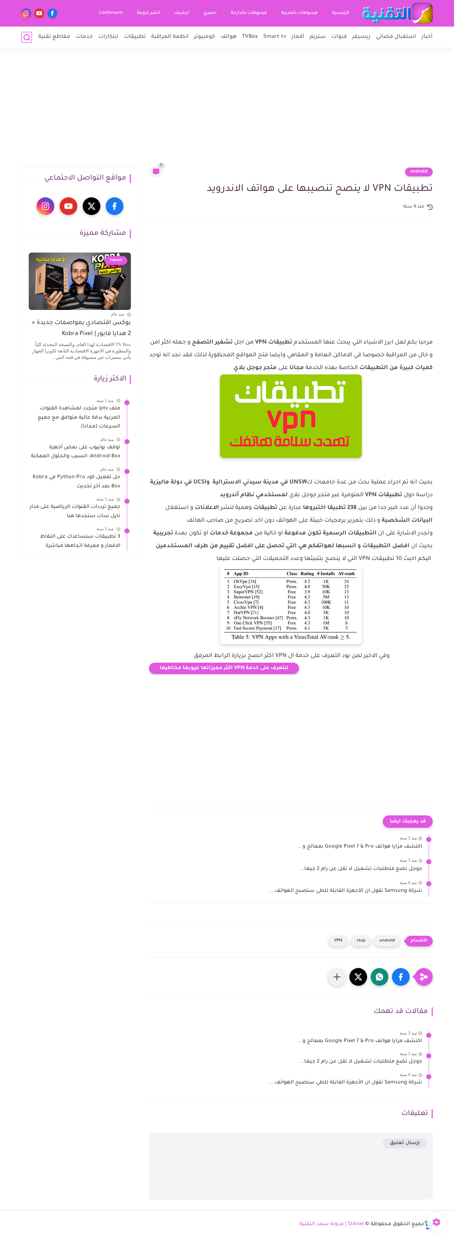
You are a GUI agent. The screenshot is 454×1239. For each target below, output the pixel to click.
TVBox (250, 37)
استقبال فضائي (396, 37)
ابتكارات (108, 37)
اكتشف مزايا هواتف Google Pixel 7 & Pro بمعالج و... (359, 847)
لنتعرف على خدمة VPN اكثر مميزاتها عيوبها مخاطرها (224, 668)
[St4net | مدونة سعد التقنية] (397, 13)
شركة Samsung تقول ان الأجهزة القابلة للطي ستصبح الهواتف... (346, 891)
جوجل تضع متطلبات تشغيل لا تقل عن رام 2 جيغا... (360, 869)
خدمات (84, 37)
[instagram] (26, 13)
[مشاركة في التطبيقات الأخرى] (337, 977)
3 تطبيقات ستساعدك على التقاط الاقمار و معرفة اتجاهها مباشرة (80, 541)
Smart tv (274, 37)
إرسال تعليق (405, 1143)
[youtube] (39, 13)
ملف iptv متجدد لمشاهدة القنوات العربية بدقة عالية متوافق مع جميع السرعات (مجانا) (79, 418)
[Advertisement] (227, 111)
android (418, 171)
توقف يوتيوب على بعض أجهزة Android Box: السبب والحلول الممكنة (75, 452)
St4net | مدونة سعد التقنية (331, 1224)
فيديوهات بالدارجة (249, 13)
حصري (210, 13)
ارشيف (181, 13)
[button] (401, 977)
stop (360, 941)
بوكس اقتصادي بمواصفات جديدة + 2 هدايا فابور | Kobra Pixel (81, 328)
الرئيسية (340, 13)
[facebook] (52, 13)
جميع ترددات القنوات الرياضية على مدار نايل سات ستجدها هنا (75, 511)
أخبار (427, 37)
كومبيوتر (204, 37)
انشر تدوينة (148, 13)
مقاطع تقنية (54, 37)
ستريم (318, 37)
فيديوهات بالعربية (299, 13)
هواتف (228, 37)
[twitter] (91, 206)
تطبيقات (135, 37)
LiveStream (111, 13)
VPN (338, 941)
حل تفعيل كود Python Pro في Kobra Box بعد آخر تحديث (76, 482)
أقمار (298, 37)
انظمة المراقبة (170, 37)
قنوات (339, 37)
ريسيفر (361, 37)
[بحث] (26, 37)
